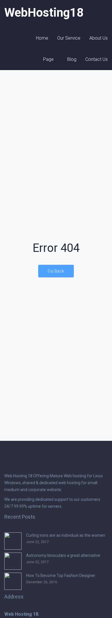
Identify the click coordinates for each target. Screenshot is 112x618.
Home (42, 38)
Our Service (68, 38)
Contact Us (96, 59)
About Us (98, 38)
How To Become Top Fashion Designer (60, 575)
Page (48, 59)
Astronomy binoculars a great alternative (63, 555)
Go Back (56, 271)
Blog (71, 59)
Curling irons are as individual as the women (65, 535)
